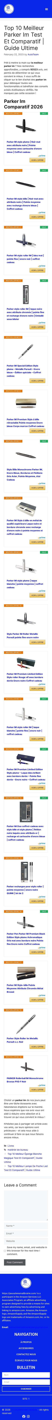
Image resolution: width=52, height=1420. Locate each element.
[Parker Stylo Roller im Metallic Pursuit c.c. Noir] (26, 1024)
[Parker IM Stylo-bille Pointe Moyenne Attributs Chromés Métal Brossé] (26, 973)
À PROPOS (26, 1342)
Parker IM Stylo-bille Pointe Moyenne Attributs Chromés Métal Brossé (25, 988)
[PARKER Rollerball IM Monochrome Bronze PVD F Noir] (26, 1067)
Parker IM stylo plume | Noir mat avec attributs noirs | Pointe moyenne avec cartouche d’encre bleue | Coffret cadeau (24, 146)
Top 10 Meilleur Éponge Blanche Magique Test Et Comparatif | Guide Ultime (23, 1158)
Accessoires (26, 1348)
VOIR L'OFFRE (37, 160)
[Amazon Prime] (41, 156)
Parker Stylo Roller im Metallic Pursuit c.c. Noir (22, 1040)
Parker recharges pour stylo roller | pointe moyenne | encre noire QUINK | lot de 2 (25, 890)
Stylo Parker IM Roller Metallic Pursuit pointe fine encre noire (23, 636)
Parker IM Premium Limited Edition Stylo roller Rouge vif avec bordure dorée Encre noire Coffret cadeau (25, 677)
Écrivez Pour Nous (26, 1360)
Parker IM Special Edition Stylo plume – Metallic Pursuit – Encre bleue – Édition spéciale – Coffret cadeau (24, 370)
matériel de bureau (18, 1149)
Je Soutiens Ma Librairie (24, 1409)
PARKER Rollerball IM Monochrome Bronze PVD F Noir (25, 1080)
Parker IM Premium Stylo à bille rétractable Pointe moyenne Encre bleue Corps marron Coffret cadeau (25, 422)
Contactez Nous (26, 1354)
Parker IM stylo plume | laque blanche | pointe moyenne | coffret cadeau (25, 584)
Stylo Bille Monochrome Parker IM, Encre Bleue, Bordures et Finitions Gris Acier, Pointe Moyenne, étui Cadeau (25, 474)
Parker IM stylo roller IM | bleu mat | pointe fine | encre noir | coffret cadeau (25, 259)
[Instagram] (28, 1416)
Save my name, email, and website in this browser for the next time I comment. (27, 1250)
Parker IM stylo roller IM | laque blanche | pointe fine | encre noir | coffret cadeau (24, 730)
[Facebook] (23, 1416)
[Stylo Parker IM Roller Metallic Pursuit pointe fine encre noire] (26, 619)
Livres (11, 1145)
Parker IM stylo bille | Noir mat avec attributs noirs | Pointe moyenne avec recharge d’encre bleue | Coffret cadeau (25, 203)
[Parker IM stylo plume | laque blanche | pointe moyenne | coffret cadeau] (26, 566)
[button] (46, 9)
